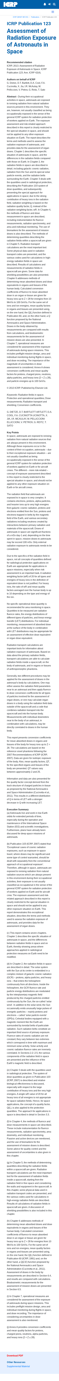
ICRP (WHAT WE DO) (20, 17)
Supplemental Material (18, 1366)
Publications (35, 17)
